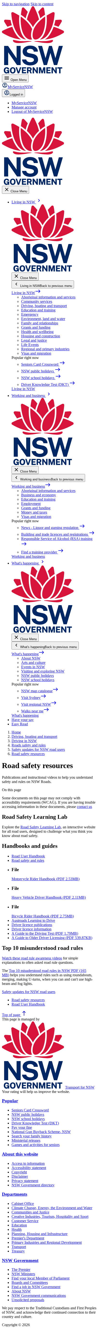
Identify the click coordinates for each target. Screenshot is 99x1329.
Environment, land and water (43, 319)
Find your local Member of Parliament (40, 1278)
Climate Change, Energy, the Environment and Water (52, 1208)
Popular (10, 1100)
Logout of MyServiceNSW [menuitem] (32, 111)
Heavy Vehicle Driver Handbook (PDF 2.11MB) (49, 897)
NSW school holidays (37, 680)
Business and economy (38, 495)
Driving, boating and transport (44, 306)
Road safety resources (28, 1000)
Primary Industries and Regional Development (47, 1242)
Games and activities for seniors (36, 1145)
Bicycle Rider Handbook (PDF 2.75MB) (43, 916)
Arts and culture (33, 663)
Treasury (18, 1251)
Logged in (16, 94)
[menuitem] (24, 103)
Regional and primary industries (45, 349)
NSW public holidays (37, 676)
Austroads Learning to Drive (33, 920)
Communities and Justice (30, 1212)
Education (19, 1225)
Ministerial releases (26, 1140)
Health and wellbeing (37, 332)
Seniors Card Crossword (30, 1110)
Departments (14, 1194)
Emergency (29, 314)
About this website (20, 1154)
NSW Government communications (39, 1295)
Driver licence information (31, 929)
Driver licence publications (32, 925)
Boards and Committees (30, 1282)
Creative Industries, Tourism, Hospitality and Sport (50, 1216)
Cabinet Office (23, 1204)
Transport (19, 1247)
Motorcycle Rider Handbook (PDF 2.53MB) (46, 879)
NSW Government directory (33, 1185)
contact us (84, 807)
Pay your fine (22, 1127)
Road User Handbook (28, 856)
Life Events (30, 345)
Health (17, 1229)
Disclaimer (20, 1176)
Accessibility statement (29, 1168)
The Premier (21, 1270)
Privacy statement (25, 1181)
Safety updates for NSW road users (28, 992)
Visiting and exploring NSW (42, 671)
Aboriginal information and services (48, 297)
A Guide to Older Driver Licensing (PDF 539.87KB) (52, 938)
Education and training (38, 310)
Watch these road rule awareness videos (32, 958)
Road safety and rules (28, 860)
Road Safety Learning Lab (40, 827)
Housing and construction (40, 336)
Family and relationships (39, 323)
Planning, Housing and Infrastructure (40, 1234)
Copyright (19, 1172)
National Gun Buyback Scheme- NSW (41, 1132)
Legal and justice (34, 340)
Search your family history (32, 1136)
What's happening (28, 654)
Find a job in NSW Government (36, 1287)
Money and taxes (34, 512)
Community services (36, 301)
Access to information (28, 1163)
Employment (31, 504)
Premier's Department (28, 1238)
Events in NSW (33, 667)
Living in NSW (26, 293)
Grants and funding (35, 327)
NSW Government (20, 1260)
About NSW (30, 658)
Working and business (31, 486)
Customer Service (25, 1221)
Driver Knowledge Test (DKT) (35, 1123)
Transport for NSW (79, 1087)
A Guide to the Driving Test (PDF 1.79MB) (45, 933)
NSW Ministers (23, 1274)
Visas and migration (36, 353)
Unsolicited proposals (28, 1300)
